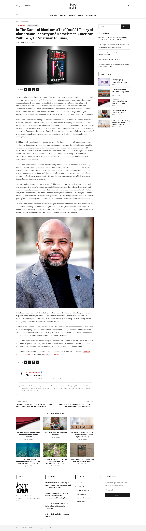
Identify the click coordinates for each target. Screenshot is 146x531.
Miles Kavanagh (21, 42)
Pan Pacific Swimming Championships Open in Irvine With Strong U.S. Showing (28, 461)
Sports (80, 15)
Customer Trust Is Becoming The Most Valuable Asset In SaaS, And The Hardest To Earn (58, 485)
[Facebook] (25, 89)
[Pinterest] (33, 89)
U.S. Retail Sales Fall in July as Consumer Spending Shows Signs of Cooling (82, 435)
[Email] (37, 89)
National (63, 15)
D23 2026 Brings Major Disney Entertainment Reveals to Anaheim (28, 435)
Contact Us (80, 486)
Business (72, 15)
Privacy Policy (82, 494)
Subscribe (117, 495)
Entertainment (91, 15)
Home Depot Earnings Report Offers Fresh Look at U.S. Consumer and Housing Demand (58, 495)
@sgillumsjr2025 (52, 354)
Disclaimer (81, 502)
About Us (80, 483)
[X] (29, 89)
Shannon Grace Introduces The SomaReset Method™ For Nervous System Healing (55, 461)
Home (17, 21)
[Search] (129, 6)
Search (126, 26)
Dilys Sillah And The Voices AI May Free (110, 59)
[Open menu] (17, 15)
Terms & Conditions (83, 498)
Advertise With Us (83, 490)
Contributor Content (33, 25)
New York (53, 15)
